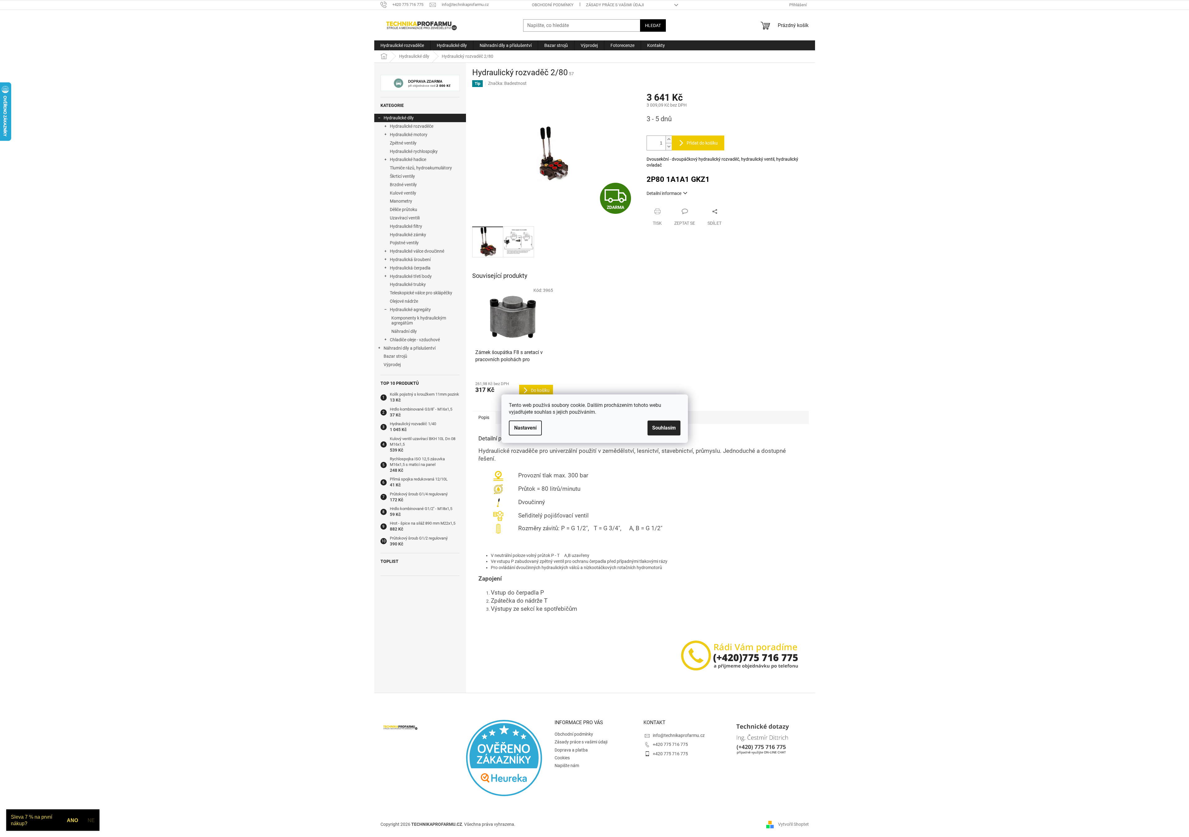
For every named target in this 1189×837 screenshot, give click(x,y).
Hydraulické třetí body (411, 276)
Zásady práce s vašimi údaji (615, 4)
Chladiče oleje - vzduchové (415, 339)
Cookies (562, 757)
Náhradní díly (404, 331)
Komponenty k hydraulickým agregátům (418, 320)
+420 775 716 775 (670, 744)
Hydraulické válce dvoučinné (417, 251)
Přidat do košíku (702, 142)
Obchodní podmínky (553, 4)
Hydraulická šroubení (410, 259)
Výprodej (392, 364)
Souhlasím (664, 428)
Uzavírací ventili (405, 217)
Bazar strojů (395, 356)
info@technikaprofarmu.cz (679, 735)
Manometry (401, 201)
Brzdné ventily (403, 184)
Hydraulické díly (399, 117)
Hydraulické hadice (408, 159)
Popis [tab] (483, 417)
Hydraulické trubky (408, 284)
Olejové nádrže (404, 301)
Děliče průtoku (403, 209)
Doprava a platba (571, 749)
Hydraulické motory (408, 134)
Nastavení (525, 428)
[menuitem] (402, 45)
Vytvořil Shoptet (793, 823)
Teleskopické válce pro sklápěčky (421, 292)
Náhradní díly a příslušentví (410, 348)
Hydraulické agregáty (410, 309)
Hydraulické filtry (406, 226)
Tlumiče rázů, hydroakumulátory (421, 167)
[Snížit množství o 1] (669, 146)
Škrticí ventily (402, 176)
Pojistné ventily (404, 242)
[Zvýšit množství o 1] (669, 139)
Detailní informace (664, 193)
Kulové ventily (403, 193)
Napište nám (567, 765)
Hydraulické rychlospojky (414, 151)
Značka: (507, 83)
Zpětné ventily (403, 142)
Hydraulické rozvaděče (411, 126)
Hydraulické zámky (408, 234)
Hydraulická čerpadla (410, 267)
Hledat (653, 25)
